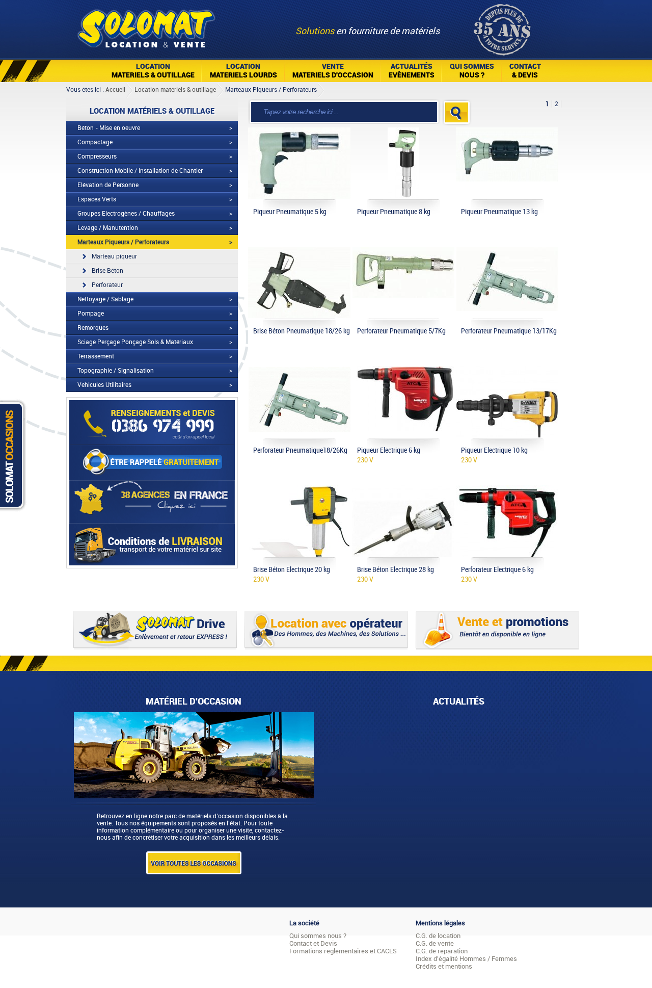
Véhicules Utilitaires (104, 384)
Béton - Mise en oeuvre (108, 128)
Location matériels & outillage (175, 89)
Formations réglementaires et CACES (343, 951)
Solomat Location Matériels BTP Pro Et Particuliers (145, 25)
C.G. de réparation (442, 951)
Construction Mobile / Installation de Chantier (140, 170)
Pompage (90, 313)
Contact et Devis (313, 943)
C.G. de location (438, 936)
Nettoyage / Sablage (105, 299)
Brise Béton (107, 270)
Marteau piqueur (114, 256)
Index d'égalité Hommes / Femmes (466, 959)
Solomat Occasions (14, 455)
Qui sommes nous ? (317, 936)
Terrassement (95, 356)
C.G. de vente (435, 943)
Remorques (92, 327)
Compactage (95, 142)
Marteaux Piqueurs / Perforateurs (271, 89)
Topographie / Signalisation (115, 370)
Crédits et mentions (444, 966)
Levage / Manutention (107, 227)
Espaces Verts (96, 199)
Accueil (115, 89)
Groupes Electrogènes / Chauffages (126, 213)
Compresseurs (97, 156)
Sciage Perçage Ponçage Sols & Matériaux (135, 342)
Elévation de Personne (108, 185)
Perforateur (107, 285)
